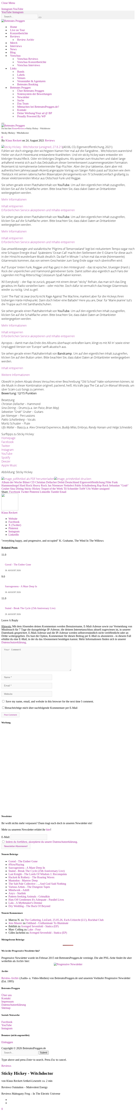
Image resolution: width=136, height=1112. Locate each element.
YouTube (6, 454)
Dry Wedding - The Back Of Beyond (29, 906)
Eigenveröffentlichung (92, 482)
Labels (21, 74)
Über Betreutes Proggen (30, 90)
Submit (43, 1052)
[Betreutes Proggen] (13, 20)
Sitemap (5, 1007)
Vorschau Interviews (28, 65)
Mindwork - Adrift (18, 890)
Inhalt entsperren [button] (12, 206)
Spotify (5, 457)
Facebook (7, 442)
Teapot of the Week (52, 488)
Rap (99, 485)
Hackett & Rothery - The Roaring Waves (31, 877)
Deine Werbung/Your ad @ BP (34, 113)
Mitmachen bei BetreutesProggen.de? (38, 106)
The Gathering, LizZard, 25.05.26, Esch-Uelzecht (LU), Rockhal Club (64, 919)
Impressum (7, 1001)
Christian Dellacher (46, 482)
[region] (68, 769)
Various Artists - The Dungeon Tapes (29, 886)
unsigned (104, 488)
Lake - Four (34, 929)
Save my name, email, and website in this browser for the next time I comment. (50, 701)
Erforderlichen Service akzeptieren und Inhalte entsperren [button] (38, 210)
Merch (13, 42)
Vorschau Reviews (27, 58)
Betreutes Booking (27, 84)
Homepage (8, 438)
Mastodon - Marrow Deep (23, 880)
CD (32, 482)
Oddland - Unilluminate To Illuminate (47, 923)
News (13, 49)
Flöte (108, 482)
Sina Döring (17, 488)
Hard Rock (26, 485)
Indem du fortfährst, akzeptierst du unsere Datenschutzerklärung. (42, 841)
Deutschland (72, 482)
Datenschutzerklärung (13, 642)
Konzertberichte (19, 33)
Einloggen (7, 1042)
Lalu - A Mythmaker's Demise (25, 902)
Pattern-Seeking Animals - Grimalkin (29, 896)
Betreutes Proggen (20, 87)
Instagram (7, 450)
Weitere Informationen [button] (15, 375)
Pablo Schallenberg (85, 485)
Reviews (15, 36)
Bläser (26, 482)
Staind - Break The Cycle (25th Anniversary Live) (30, 608)
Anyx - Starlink (17, 893)
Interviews (16, 46)
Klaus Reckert (13, 140)
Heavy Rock (40, 485)
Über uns (6, 995)
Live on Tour (17, 30)
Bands (20, 71)
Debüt (61, 482)
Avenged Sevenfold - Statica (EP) (40, 926)
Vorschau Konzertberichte (31, 62)
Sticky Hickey (32, 488)
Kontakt (21, 109)
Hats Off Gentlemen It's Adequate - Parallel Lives (36, 899)
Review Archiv (25, 39)
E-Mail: (6, 837)
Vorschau (15, 55)
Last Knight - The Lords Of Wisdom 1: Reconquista (37, 874)
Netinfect (69, 485)
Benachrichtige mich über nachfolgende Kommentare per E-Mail (41, 707)
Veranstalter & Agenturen (31, 81)
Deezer (5, 461)
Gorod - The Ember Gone (18, 564)
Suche (20, 100)
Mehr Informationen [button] (14, 199)
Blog (13, 52)
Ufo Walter (92, 488)
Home (13, 26)
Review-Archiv (10, 978)
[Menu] (2, 123)
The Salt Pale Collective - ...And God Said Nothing (37, 883)
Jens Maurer (15, 923)
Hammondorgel (10, 485)
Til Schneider (71, 488)
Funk (115, 482)
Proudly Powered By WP (31, 116)
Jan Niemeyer (55, 485)
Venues (21, 78)
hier (48, 829)
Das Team (23, 103)
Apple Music (9, 465)
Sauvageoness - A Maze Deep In (21, 586)
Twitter (5, 446)
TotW (82, 488)
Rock (105, 485)
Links (13, 68)
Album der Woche (11, 482)
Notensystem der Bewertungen (34, 93)
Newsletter (23, 97)
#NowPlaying (16, 864)
